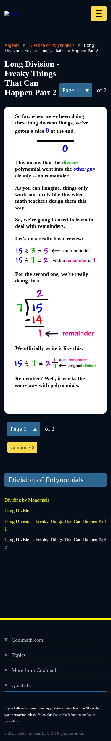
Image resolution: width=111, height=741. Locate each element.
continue (20, 447)
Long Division (18, 510)
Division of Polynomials (51, 45)
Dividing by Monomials (26, 499)
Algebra (12, 45)
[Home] (12, 13)
